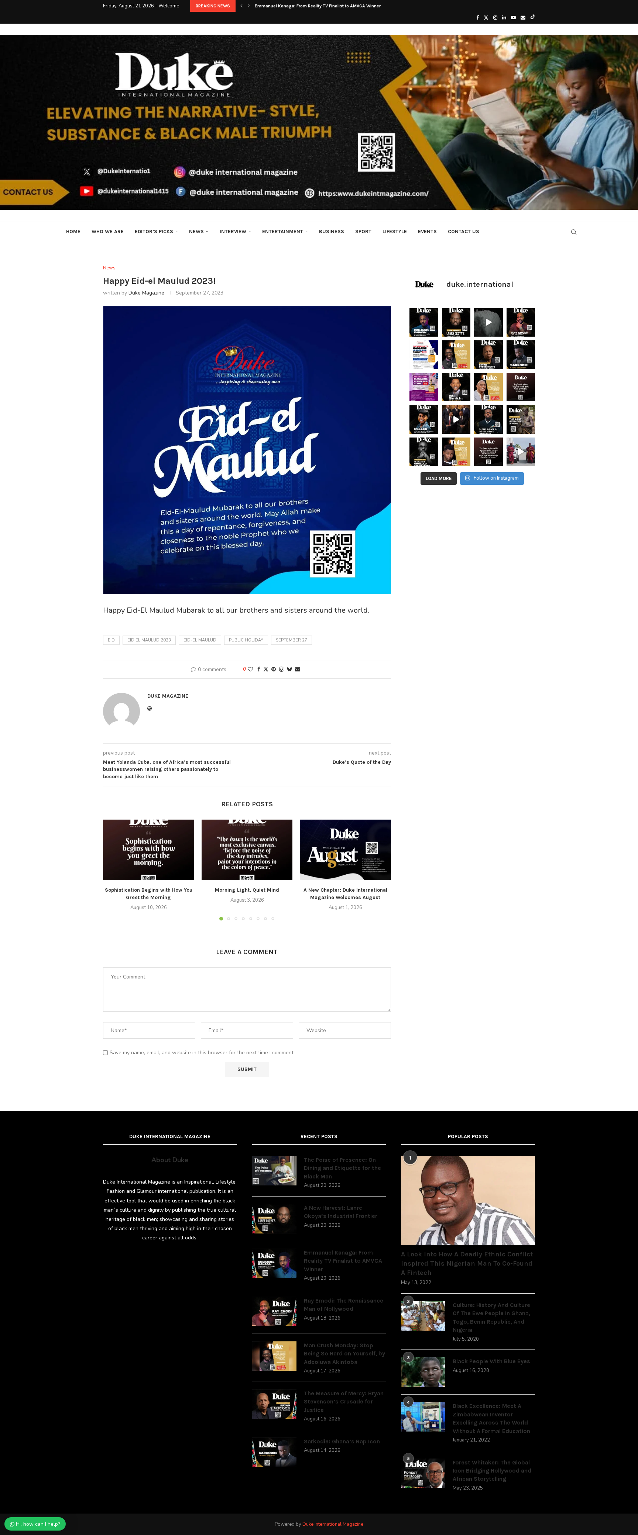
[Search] (573, 232)
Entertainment (282, 231)
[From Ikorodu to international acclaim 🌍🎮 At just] (423, 419)
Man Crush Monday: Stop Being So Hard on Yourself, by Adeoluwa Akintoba (344, 1353)
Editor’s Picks (154, 231)
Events (427, 231)
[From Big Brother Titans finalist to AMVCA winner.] (423, 322)
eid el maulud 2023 (149, 640)
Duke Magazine (146, 292)
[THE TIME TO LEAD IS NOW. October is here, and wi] (423, 387)
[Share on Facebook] (258, 669)
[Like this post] (250, 669)
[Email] (523, 18)
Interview (233, 231)
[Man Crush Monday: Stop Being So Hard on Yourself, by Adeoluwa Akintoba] (274, 1356)
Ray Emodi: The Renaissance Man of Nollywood (303, 5)
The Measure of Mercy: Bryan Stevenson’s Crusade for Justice (344, 1401)
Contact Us (463, 231)
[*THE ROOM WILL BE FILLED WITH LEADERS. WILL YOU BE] (423, 354)
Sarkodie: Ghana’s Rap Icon (342, 1441)
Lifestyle (395, 231)
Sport (363, 231)
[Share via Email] (297, 669)
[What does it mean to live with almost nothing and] (521, 419)
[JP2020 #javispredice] (521, 452)
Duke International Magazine (332, 1524)
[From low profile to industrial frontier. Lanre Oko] (456, 322)
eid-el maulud (199, 640)
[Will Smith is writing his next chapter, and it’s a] (456, 387)
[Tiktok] (532, 18)
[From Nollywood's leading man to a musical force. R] (521, 322)
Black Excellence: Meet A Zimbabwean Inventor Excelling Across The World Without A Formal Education (491, 1418)
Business (331, 231)
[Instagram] (495, 18)
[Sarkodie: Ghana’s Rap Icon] (274, 1452)
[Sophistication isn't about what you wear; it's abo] (521, 387)
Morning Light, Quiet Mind (247, 890)
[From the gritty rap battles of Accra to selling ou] (521, 354)
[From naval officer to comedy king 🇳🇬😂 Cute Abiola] (488, 419)
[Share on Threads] (281, 669)
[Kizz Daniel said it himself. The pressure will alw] (456, 452)
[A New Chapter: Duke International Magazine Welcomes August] (345, 850)
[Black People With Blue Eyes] (423, 1372)
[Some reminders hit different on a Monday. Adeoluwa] (456, 354)
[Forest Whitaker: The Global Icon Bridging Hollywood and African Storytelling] (423, 1473)
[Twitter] (486, 18)
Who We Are (108, 231)
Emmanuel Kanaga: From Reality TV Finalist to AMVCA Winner (343, 1261)
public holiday (246, 640)
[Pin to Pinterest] (273, 669)
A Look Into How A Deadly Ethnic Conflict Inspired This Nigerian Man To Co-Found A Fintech (467, 1263)
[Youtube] (513, 18)
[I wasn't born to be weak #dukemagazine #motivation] (488, 322)
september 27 (291, 640)
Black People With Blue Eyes (491, 1361)
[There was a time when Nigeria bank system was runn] (456, 419)
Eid (111, 640)
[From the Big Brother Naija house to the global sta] (423, 452)
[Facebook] (477, 18)
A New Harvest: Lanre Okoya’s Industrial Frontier (340, 1211)
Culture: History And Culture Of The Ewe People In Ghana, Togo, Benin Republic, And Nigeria (491, 1317)
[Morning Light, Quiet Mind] (247, 850)
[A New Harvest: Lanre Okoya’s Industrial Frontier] (274, 1218)
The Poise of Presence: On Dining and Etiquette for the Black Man (342, 1168)
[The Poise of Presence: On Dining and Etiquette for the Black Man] (274, 1170)
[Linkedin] (504, 18)
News (196, 231)
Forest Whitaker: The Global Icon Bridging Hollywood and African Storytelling (492, 1471)
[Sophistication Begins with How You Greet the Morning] (148, 850)
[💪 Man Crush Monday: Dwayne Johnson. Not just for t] (488, 387)
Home (73, 231)
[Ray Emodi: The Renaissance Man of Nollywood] (274, 1311)
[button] (241, 6)
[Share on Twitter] (265, 669)
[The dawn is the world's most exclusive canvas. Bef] (488, 452)
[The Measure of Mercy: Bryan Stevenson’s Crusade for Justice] (274, 1404)
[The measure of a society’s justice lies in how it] (488, 354)
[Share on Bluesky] (289, 669)
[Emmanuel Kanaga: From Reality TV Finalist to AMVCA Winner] (274, 1263)
